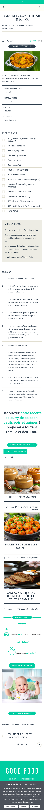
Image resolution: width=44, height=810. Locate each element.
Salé (33, 78)
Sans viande (10, 81)
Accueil (5, 25)
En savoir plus (28, 802)
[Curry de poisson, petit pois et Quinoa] (22, 61)
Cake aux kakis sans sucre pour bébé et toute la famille (21, 596)
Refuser (24, 806)
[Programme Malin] (22, 771)
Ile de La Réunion (25, 78)
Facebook (16, 724)
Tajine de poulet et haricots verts (20, 736)
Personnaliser (11, 806)
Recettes (15, 25)
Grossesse (15, 75)
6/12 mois (27, 507)
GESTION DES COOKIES (27, 779)
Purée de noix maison (21, 497)
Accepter (35, 806)
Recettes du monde (12, 78)
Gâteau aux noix (26, 744)
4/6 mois (18, 507)
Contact (12, 779)
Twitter (23, 724)
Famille (27, 75)
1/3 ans (22, 75)
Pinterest (30, 724)
